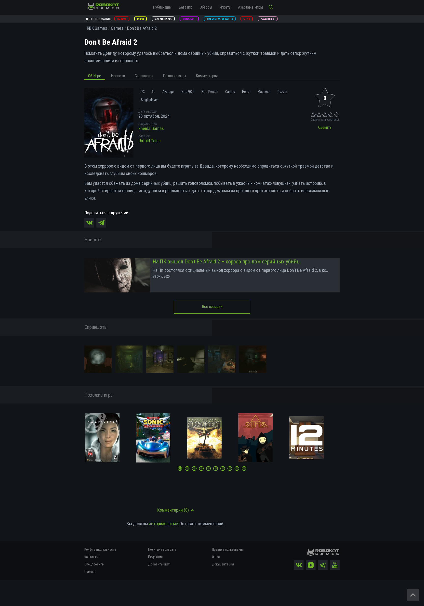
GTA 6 (246, 18)
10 (244, 469)
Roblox (121, 18)
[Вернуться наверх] (413, 595)
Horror (246, 92)
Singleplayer (149, 100)
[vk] (299, 565)
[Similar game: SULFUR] (255, 437)
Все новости (212, 306)
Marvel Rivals (163, 18)
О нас (216, 557)
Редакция (155, 557)
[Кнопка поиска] (270, 7)
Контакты (91, 557)
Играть (225, 7)
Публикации (162, 7)
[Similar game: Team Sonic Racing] (153, 437)
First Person (209, 92)
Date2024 (187, 92)
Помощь (90, 572)
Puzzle (282, 92)
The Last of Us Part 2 (220, 18)
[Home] (103, 6)
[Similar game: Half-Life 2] (102, 437)
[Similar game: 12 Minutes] (306, 437)
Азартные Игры (250, 7)
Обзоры (206, 7)
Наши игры (268, 18)
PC (143, 92)
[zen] (311, 565)
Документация (223, 564)
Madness (264, 92)
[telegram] (323, 565)
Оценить (324, 127)
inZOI (140, 18)
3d (153, 92)
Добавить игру (159, 564)
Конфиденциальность (100, 549)
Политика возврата (162, 549)
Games (230, 92)
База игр (185, 7)
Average (168, 92)
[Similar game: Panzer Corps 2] (204, 438)
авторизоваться (164, 523)
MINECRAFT (189, 18)
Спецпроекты (94, 564)
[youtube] (335, 565)
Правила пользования (228, 549)
